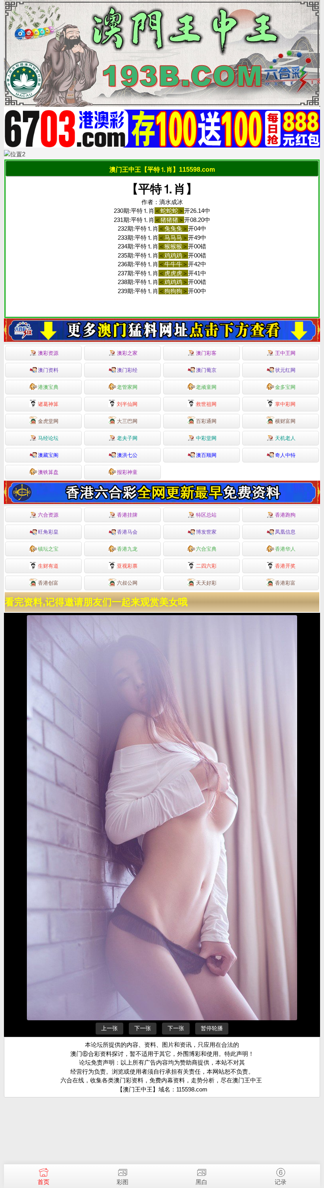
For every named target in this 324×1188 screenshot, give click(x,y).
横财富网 (285, 421)
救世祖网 (206, 404)
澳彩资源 (48, 353)
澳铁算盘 (48, 472)
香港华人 (285, 549)
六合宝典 (206, 549)
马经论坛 (48, 438)
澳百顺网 (206, 455)
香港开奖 (285, 566)
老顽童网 (206, 387)
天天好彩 (206, 583)
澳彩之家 (127, 353)
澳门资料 (48, 370)
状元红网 (285, 370)
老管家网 (127, 387)
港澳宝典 (48, 387)
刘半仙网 (127, 404)
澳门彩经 (127, 370)
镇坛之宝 (48, 549)
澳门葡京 (206, 370)
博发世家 (206, 532)
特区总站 (206, 515)
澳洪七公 (127, 455)
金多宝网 (285, 387)
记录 (280, 1182)
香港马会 (127, 532)
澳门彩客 (206, 353)
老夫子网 (127, 438)
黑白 (201, 1182)
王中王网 (285, 353)
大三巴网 (127, 421)
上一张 (109, 1028)
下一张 (142, 1028)
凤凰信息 (285, 532)
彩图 (122, 1182)
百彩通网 (206, 421)
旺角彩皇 (48, 532)
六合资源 (48, 515)
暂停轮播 (212, 1028)
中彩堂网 (206, 438)
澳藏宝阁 (48, 455)
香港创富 (48, 583)
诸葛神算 (48, 404)
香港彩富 (285, 583)
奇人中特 (285, 455)
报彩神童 (127, 472)
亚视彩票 (127, 566)
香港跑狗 (285, 515)
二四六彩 (206, 566)
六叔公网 (127, 583)
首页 (43, 1182)
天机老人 (285, 438)
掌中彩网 (285, 404)
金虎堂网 (48, 421)
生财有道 (48, 566)
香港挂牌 (127, 515)
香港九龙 (127, 549)
